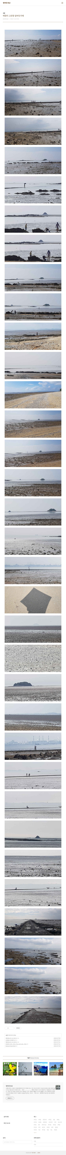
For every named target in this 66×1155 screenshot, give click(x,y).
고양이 (51, 1122)
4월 (40, 1119)
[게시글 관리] (12, 1028)
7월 (35, 1124)
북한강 (45, 1122)
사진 (7, 1035)
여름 (55, 1124)
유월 (40, 1122)
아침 (36, 1119)
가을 (36, 1122)
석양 (36, 1127)
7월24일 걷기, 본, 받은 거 (11, 1042)
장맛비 (45, 1119)
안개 (44, 1127)
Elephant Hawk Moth (11, 1046)
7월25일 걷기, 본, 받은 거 (11, 1038)
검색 (30, 1142)
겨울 (48, 1127)
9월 (59, 1124)
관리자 (39, 1152)
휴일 (57, 1127)
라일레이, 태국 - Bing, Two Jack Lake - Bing (16, 1044)
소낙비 (60, 1122)
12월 (44, 1130)
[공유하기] (10, 1028)
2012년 (44, 1124)
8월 (58, 1119)
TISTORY (33, 1152)
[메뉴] (62, 3)
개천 (50, 1119)
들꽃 (56, 1130)
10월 (50, 1124)
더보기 (35, 1132)
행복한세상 (6, 3)
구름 (36, 1130)
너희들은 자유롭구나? (11, 1040)
